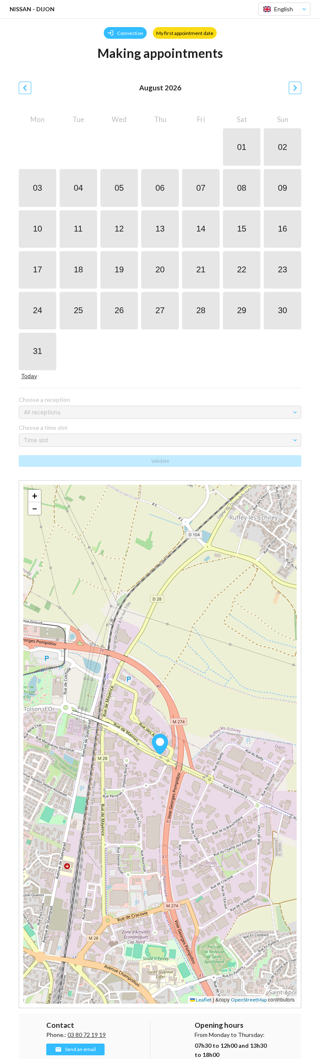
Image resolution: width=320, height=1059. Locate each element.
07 (200, 187)
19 (119, 269)
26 (119, 310)
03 (37, 187)
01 (241, 147)
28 (200, 310)
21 (200, 269)
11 (78, 228)
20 (160, 269)
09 (282, 187)
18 (78, 269)
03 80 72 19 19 (87, 1034)
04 (78, 187)
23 (282, 269)
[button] (160, 744)
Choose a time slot (43, 427)
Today (29, 376)
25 (78, 310)
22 (241, 269)
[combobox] (280, 9)
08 (241, 187)
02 (282, 147)
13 (160, 228)
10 (37, 228)
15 (241, 228)
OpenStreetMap (249, 1000)
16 (282, 228)
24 (37, 310)
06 (160, 187)
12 (119, 228)
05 (119, 187)
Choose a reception (44, 399)
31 (37, 351)
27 (160, 310)
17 (37, 269)
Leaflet (203, 1000)
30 (282, 310)
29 (241, 310)
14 (200, 228)
